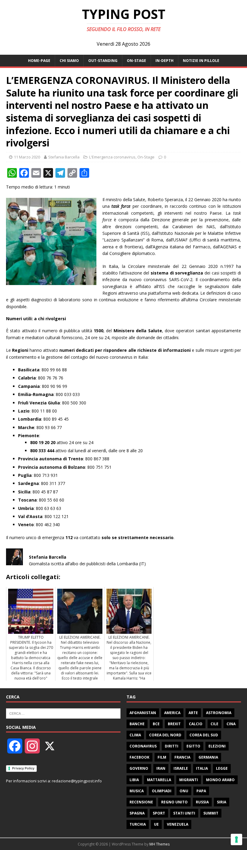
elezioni (217, 746)
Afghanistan (143, 712)
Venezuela (177, 824)
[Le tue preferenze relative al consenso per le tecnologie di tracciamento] (236, 839)
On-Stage (136, 60)
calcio (195, 723)
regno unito (174, 802)
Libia (134, 779)
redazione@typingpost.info (77, 781)
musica (137, 790)
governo (139, 768)
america (172, 712)
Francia (182, 757)
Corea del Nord (165, 735)
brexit (174, 723)
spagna (137, 813)
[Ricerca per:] (63, 713)
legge (222, 768)
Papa (201, 790)
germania (208, 757)
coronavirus (143, 746)
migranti (188, 779)
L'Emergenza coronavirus (112, 157)
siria (221, 802)
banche (137, 723)
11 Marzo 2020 (27, 157)
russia (202, 802)
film (162, 757)
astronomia (218, 712)
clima (135, 735)
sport (159, 813)
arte (193, 712)
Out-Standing (102, 60)
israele (181, 768)
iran (160, 768)
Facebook (139, 757)
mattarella (159, 779)
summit (210, 813)
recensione (141, 802)
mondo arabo (220, 779)
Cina (231, 723)
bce (156, 723)
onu (184, 790)
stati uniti (184, 813)
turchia (138, 824)
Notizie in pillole (201, 60)
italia (202, 768)
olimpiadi (161, 790)
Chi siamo (69, 60)
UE (156, 824)
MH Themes (159, 844)
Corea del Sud (203, 735)
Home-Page (39, 60)
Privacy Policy (23, 768)
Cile (214, 723)
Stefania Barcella (64, 157)
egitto (193, 746)
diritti (171, 746)
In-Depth (164, 60)
